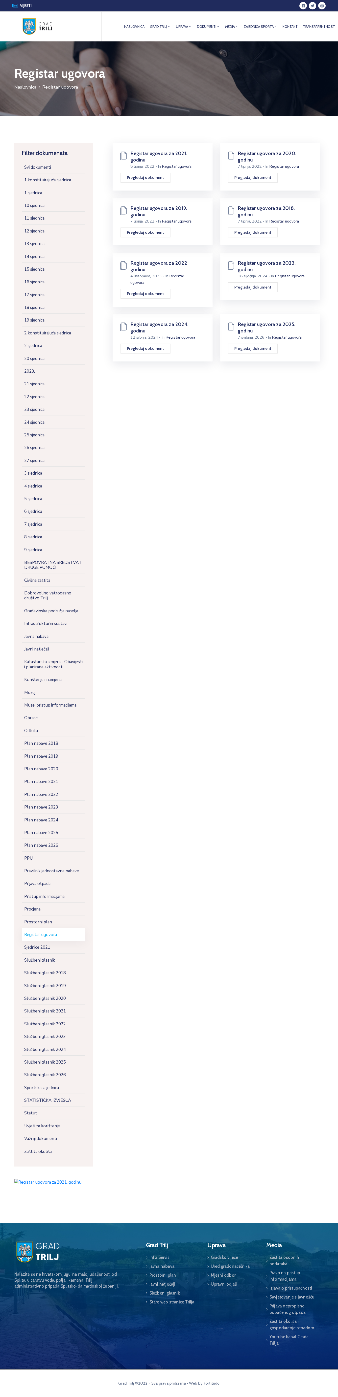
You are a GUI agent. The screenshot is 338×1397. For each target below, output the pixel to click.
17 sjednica (34, 295)
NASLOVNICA (134, 26)
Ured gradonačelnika (230, 1266)
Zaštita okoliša (38, 1151)
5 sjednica (33, 499)
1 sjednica (33, 193)
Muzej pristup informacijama (50, 705)
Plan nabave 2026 (41, 845)
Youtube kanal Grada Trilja (289, 1340)
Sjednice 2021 (37, 947)
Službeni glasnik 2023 (45, 1037)
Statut (30, 1113)
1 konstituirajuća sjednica (47, 180)
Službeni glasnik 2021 (45, 1011)
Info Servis (159, 1257)
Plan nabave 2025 (41, 833)
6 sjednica (33, 511)
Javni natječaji (36, 649)
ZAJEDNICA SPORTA (259, 26)
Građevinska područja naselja (51, 611)
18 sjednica (34, 307)
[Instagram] (322, 5)
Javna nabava (36, 636)
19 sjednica (34, 320)
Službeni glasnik (39, 960)
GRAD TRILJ (158, 26)
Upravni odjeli (224, 1284)
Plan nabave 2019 (41, 756)
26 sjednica (34, 448)
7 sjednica (33, 524)
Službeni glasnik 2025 (45, 1062)
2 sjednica (33, 346)
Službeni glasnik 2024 (45, 1049)
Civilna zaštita (37, 580)
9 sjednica (33, 550)
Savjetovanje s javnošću (291, 1297)
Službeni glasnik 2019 (45, 986)
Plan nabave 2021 (41, 781)
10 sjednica (34, 205)
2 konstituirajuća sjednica (47, 333)
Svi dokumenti (37, 167)
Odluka (31, 731)
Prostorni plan (38, 922)
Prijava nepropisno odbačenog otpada (287, 1309)
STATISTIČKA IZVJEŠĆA (47, 1100)
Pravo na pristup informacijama (284, 1276)
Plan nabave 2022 (41, 794)
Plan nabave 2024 (41, 820)
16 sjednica (34, 282)
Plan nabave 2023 (41, 807)
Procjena (32, 909)
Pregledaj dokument (145, 177)
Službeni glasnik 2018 (45, 973)
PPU (28, 858)
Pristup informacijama (44, 896)
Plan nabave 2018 (41, 743)
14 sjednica (34, 257)
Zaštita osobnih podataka (284, 1260)
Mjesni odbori (224, 1275)
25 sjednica (34, 435)
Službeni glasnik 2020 (45, 998)
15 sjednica (34, 269)
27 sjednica (34, 460)
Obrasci (31, 718)
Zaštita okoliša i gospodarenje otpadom (291, 1324)
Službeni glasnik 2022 (45, 1024)
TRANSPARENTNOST (319, 26)
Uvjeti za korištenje (42, 1126)
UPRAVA (182, 26)
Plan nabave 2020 (41, 769)
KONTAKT (290, 26)
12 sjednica (34, 231)
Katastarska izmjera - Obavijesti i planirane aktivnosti (53, 664)
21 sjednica (34, 384)
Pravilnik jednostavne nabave (51, 871)
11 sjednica (34, 218)
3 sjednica (33, 473)
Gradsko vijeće (224, 1257)
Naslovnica (25, 87)
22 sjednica (34, 397)
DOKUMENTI (206, 26)
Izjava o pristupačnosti (290, 1288)
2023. (29, 371)
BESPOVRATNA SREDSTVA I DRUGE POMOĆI (52, 565)
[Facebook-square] (303, 5)
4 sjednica (33, 486)
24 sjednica (34, 422)
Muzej (29, 692)
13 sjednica (34, 244)
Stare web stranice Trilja (171, 1302)
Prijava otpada (37, 883)
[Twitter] (312, 5)
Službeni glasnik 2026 (45, 1075)
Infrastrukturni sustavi (45, 623)
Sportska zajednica (41, 1088)
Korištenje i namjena (43, 679)
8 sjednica (33, 537)
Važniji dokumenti (40, 1138)
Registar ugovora (40, 935)
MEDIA (230, 26)
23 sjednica (34, 409)
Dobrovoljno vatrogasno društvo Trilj (47, 595)
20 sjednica (34, 358)
